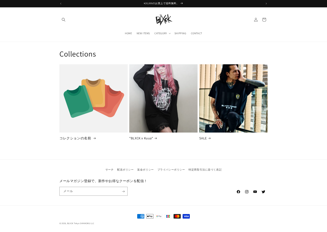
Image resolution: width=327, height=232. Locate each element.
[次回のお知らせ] (266, 3)
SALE (203, 138)
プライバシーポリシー (171, 169)
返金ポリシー (145, 169)
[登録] (123, 191)
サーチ (109, 169)
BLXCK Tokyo (73, 223)
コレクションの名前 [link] (75, 138)
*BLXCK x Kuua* (141, 138)
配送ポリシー (125, 169)
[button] (63, 20)
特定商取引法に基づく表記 (205, 169)
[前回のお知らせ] (61, 3)
